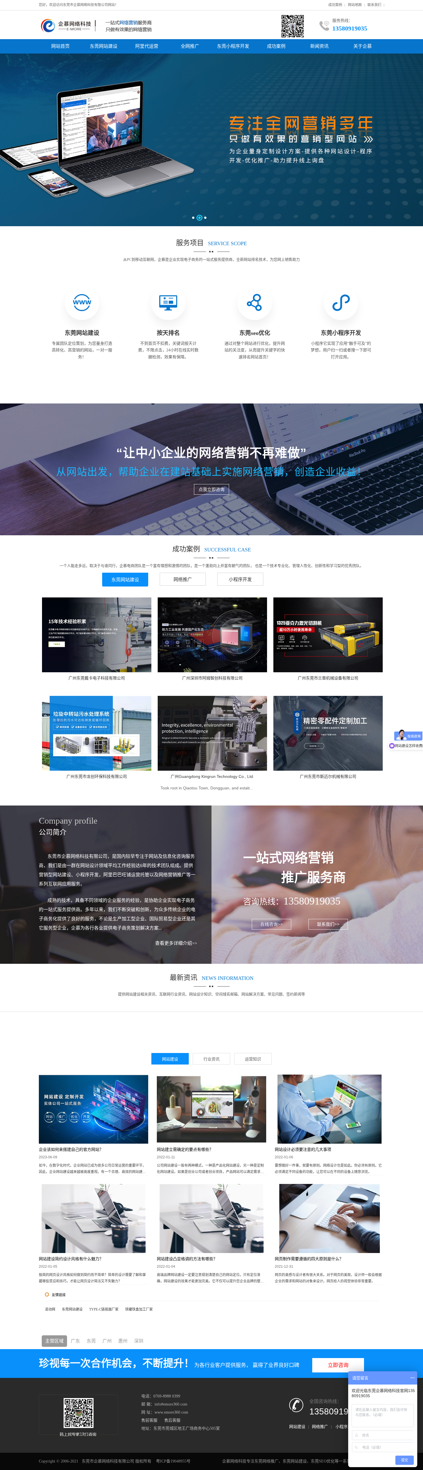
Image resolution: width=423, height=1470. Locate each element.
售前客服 (149, 1420)
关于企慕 (362, 46)
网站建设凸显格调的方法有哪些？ (187, 1258)
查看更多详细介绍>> (176, 943)
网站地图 (355, 5)
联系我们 (374, 5)
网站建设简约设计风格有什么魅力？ (71, 1258)
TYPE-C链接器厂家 (104, 1309)
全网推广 (190, 46)
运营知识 (253, 1059)
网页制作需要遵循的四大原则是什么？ (309, 1258)
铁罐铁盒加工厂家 (139, 1309)
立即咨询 (338, 1365)
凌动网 (50, 1309)
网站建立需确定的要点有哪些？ (185, 1149)
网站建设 (170, 1059)
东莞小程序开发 (233, 46)
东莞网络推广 (266, 1461)
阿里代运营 (146, 46)
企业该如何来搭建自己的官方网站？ (71, 1149)
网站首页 (60, 46)
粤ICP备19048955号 (173, 1461)
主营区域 (54, 1340)
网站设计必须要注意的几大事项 (303, 1149)
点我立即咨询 (211, 489)
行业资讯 (211, 1059)
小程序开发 (240, 579)
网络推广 (183, 579)
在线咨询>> (271, 924)
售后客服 (172, 1420)
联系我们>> (328, 924)
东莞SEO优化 (323, 1461)
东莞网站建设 (103, 46)
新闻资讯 (319, 46)
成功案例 (335, 5)
